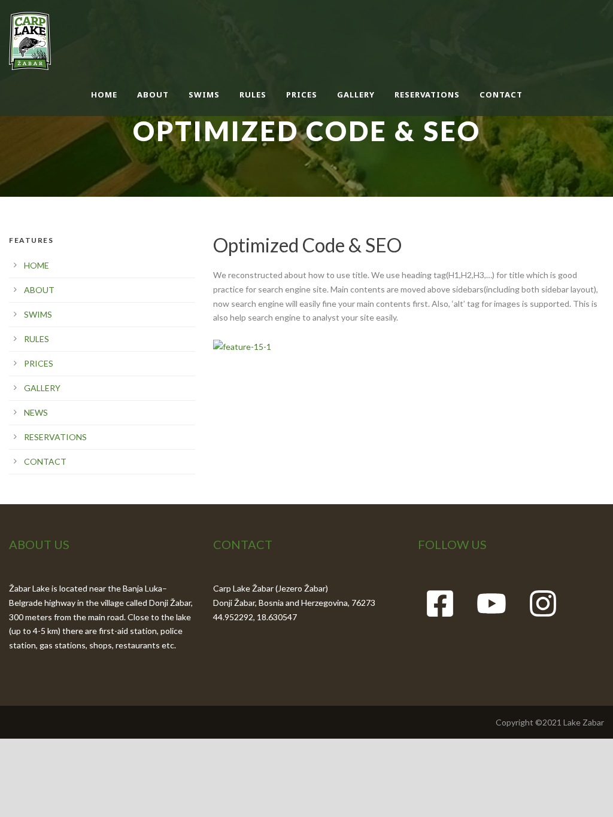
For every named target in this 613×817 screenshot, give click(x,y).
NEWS (36, 412)
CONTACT (501, 94)
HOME (104, 94)
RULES (252, 94)
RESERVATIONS (427, 94)
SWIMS (204, 94)
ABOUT (153, 94)
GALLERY (356, 94)
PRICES (301, 94)
